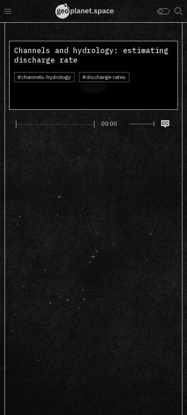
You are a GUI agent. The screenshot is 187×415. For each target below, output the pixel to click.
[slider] (55, 124)
